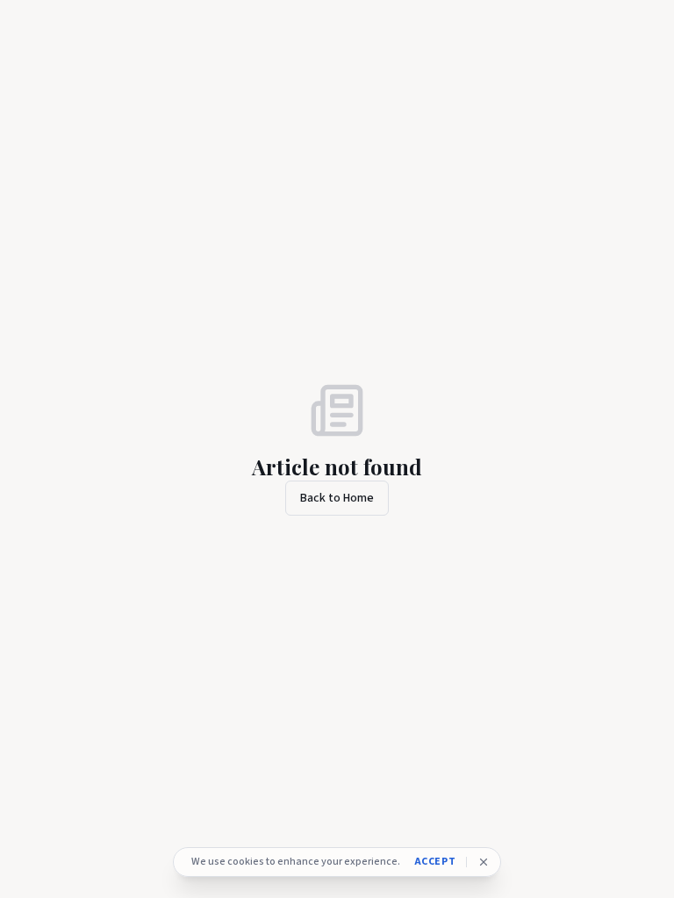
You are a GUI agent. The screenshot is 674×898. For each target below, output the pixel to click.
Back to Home (337, 498)
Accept (435, 862)
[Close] (483, 862)
